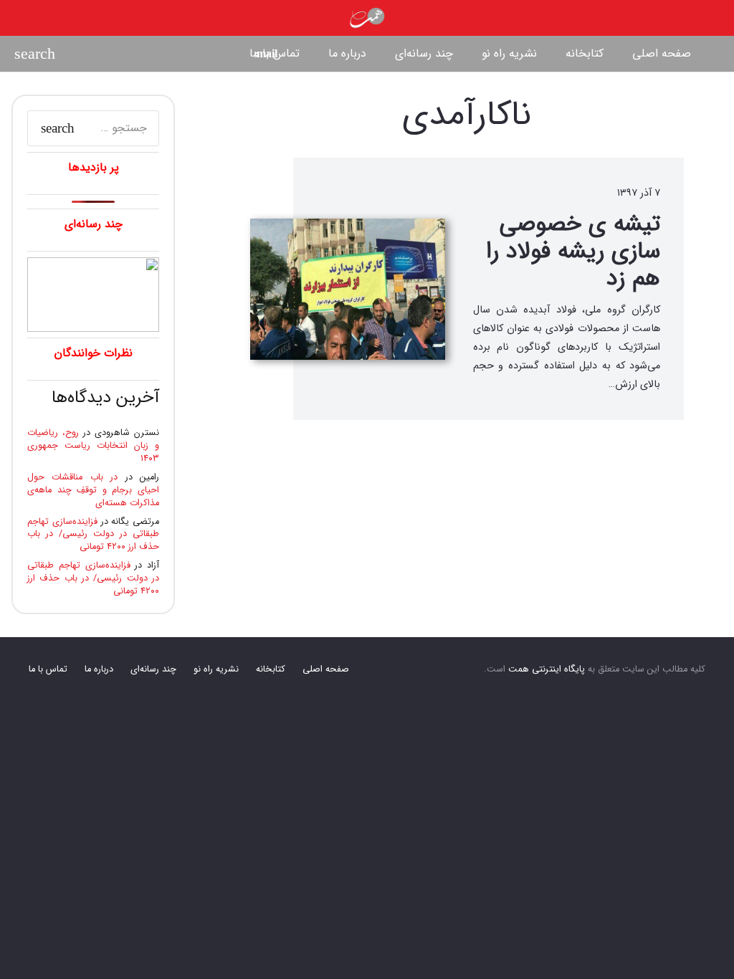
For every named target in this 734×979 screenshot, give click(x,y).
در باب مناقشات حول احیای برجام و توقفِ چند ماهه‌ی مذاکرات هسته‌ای (93, 490)
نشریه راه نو (216, 669)
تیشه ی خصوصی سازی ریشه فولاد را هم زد (573, 251)
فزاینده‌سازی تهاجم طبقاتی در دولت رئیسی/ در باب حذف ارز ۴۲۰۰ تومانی (93, 535)
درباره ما (99, 669)
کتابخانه (270, 669)
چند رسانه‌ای (153, 669)
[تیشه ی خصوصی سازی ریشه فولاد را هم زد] (348, 289)
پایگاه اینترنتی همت (546, 669)
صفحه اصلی (325, 669)
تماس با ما (48, 669)
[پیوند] (367, 18)
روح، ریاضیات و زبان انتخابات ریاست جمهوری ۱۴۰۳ (93, 446)
